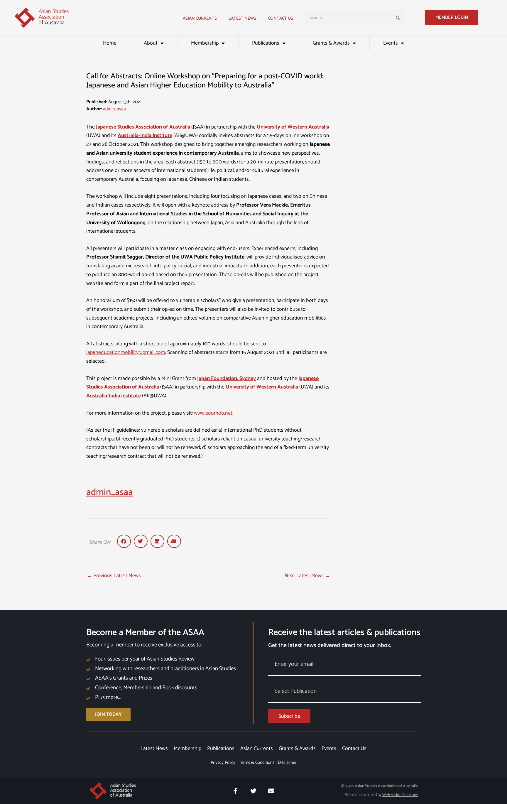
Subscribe (289, 716)
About (151, 43)
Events (390, 43)
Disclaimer (287, 762)
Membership (205, 43)
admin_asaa (114, 109)
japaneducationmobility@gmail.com (125, 352)
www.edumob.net (213, 413)
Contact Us (280, 18)
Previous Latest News (114, 575)
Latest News (154, 748)
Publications (265, 43)
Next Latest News (307, 575)
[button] (124, 541)
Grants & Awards (331, 43)
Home (109, 43)
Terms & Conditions (256, 762)
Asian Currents (200, 18)
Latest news (242, 18)
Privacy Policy (223, 762)
